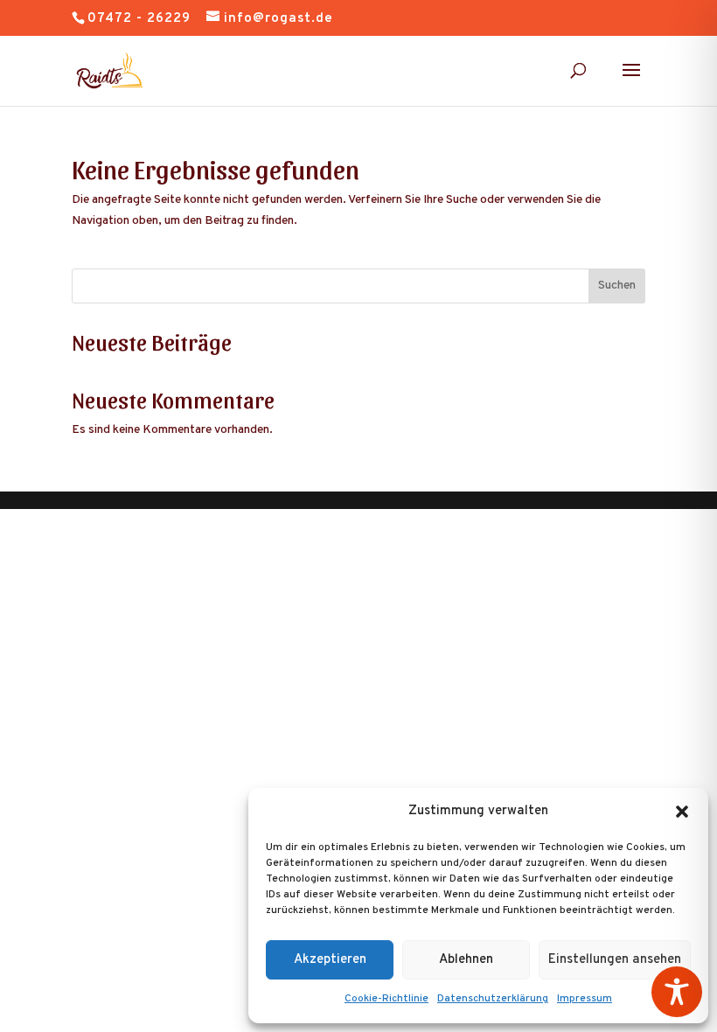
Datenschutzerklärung (492, 999)
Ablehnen (466, 960)
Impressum (584, 999)
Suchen (617, 285)
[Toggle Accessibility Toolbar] (677, 992)
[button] (682, 811)
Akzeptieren (330, 960)
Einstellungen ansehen (614, 960)
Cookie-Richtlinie (386, 999)
